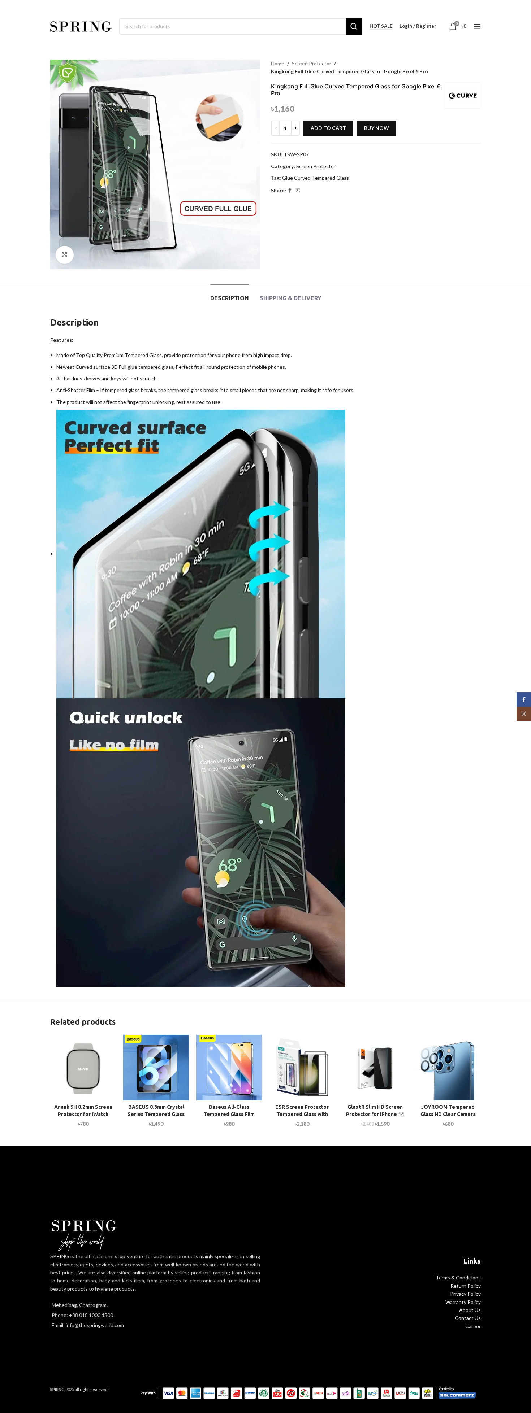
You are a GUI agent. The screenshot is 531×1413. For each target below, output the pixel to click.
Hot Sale (381, 26)
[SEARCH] (354, 26)
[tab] (229, 295)
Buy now (376, 128)
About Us (470, 1310)
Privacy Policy (465, 1294)
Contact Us (468, 1318)
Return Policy (465, 1286)
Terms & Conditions (458, 1277)
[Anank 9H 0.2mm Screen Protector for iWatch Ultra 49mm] (83, 1067)
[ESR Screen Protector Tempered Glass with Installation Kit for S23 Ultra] (302, 1067)
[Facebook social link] (290, 190)
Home (277, 63)
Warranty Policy (463, 1302)
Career (473, 1326)
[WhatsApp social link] (298, 190)
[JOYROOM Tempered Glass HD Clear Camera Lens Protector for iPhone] (448, 1067)
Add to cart (328, 128)
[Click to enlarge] (65, 255)
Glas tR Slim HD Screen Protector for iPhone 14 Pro (375, 1114)
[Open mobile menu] (477, 26)
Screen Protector (311, 63)
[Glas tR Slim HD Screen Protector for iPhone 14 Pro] (375, 1067)
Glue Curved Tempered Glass (315, 178)
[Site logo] (81, 25)
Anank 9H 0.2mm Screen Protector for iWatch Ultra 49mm (83, 1114)
